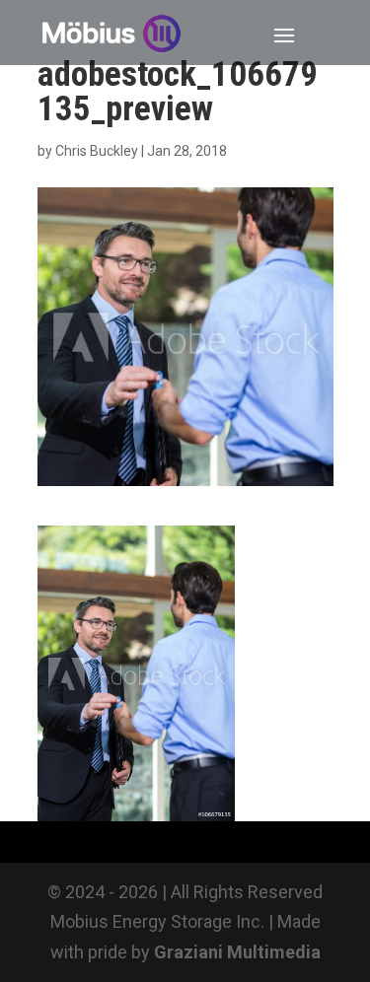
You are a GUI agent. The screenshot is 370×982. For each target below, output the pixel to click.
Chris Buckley (96, 151)
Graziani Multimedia (237, 952)
